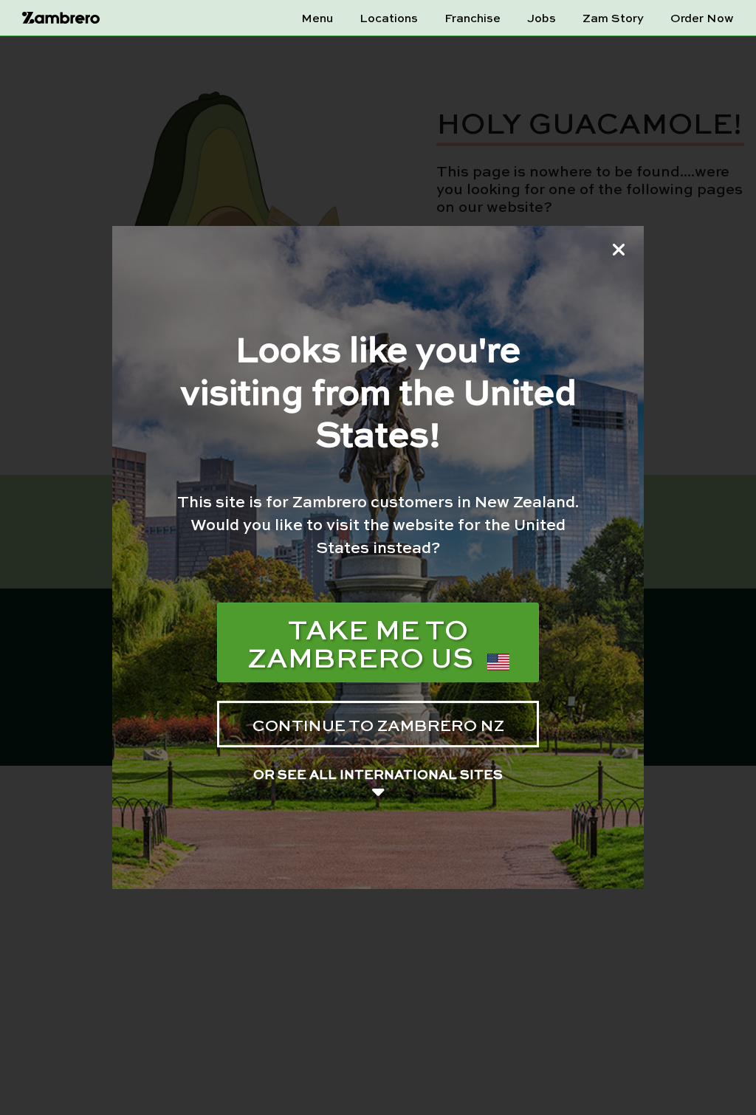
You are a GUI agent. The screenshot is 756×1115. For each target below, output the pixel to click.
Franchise (472, 18)
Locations (389, 18)
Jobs (541, 18)
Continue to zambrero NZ (378, 724)
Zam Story (613, 18)
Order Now (702, 18)
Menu (317, 18)
